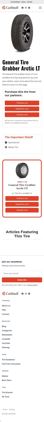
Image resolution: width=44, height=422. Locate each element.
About (23, 2)
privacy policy (32, 285)
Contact (29, 2)
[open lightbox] (22, 34)
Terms (5, 409)
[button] (39, 8)
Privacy (12, 409)
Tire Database (15, 2)
